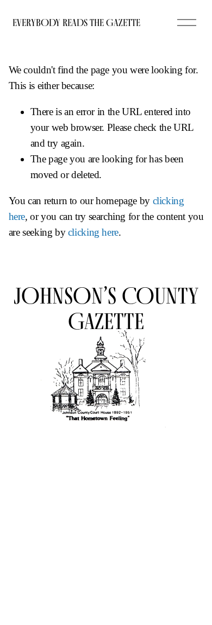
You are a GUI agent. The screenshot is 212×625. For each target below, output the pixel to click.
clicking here (93, 232)
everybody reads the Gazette (76, 22)
